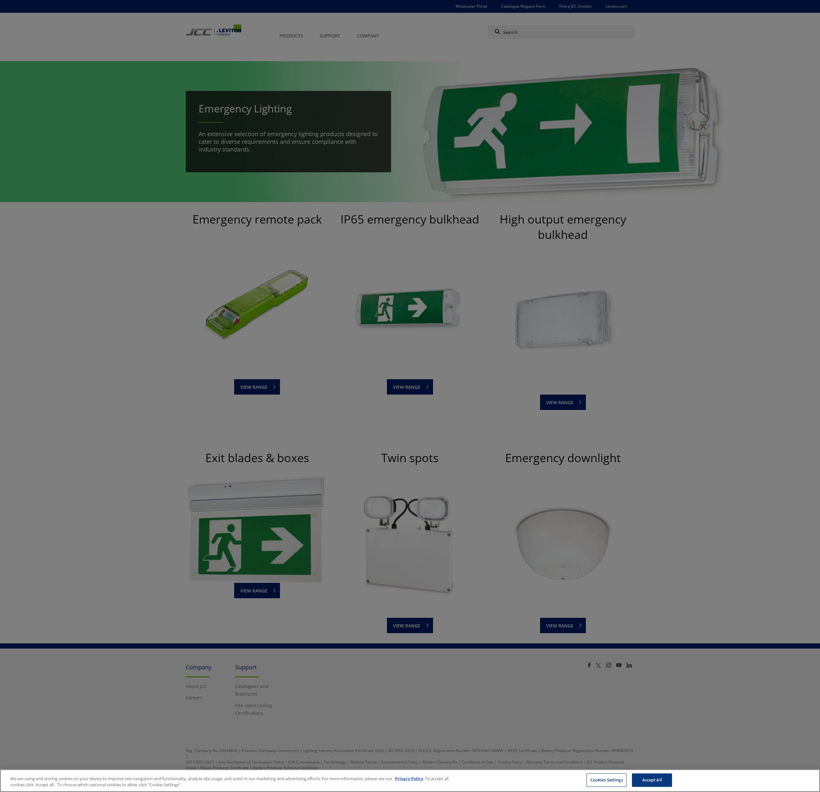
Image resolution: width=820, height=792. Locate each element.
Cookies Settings (606, 780)
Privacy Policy (409, 778)
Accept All (652, 780)
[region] (410, 780)
